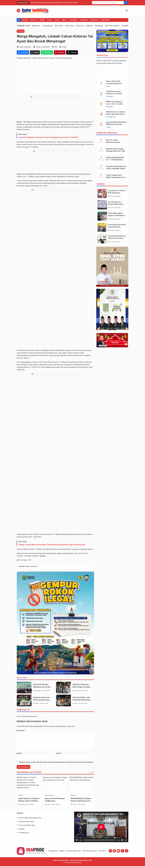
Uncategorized (111, 117)
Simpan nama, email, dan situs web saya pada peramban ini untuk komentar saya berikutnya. (56, 762)
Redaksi (22, 829)
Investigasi (73, 20)
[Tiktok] (126, 851)
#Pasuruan (80, 26)
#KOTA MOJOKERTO (112, 26)
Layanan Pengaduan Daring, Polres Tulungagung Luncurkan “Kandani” (49, 137)
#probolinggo (48, 26)
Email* (58, 753)
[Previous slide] (90, 772)
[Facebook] (110, 851)
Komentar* (21, 730)
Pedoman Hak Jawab (26, 821)
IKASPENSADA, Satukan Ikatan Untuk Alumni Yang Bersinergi (81, 800)
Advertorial (94, 20)
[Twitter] (122, 851)
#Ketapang (99, 26)
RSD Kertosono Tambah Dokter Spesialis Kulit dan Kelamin (116, 114)
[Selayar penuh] (126, 840)
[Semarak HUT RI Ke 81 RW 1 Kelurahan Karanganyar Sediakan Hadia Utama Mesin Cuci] (102, 193)
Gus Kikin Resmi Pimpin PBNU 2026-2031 (116, 204)
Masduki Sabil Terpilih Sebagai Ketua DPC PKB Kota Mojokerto (115, 151)
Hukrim (64, 20)
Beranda (25, 20)
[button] (126, 2)
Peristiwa (21, 31)
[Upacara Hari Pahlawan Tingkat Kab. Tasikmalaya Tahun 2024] (55, 784)
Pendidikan (84, 20)
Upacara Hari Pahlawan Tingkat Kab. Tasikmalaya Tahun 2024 (55, 800)
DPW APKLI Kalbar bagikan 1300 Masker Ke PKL (116, 215)
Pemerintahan (49, 795)
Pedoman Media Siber (27, 825)
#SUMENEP (126, 26)
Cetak (64, 47)
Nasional (34, 20)
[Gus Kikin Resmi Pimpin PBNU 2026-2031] (102, 204)
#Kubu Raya (69, 26)
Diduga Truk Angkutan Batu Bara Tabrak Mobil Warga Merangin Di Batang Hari (52, 545)
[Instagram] (114, 851)
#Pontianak (59, 26)
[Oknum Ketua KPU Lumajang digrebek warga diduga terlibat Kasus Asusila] (112, 68)
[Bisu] (122, 840)
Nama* (19, 753)
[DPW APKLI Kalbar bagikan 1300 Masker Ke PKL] (102, 216)
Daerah (50, 20)
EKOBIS (42, 20)
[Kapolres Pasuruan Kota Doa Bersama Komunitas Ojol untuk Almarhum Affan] (24, 700)
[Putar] (77, 840)
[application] (101, 827)
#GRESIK (89, 26)
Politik (57, 20)
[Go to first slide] (93, 772)
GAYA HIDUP (105, 20)
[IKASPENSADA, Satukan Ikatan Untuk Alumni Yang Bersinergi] (81, 784)
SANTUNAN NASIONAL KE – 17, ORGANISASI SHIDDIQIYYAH (115, 160)
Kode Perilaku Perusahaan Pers (30, 818)
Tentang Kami (24, 833)
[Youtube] (118, 851)
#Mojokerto (36, 26)
